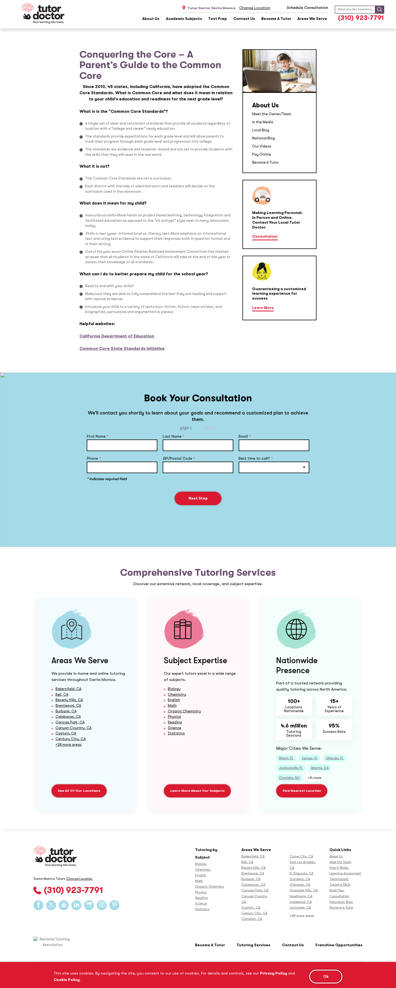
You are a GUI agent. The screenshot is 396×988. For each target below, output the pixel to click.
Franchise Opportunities (339, 945)
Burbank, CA (66, 711)
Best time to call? (256, 458)
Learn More (263, 308)
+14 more (314, 778)
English (174, 700)
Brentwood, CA (68, 706)
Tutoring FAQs (339, 885)
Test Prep (217, 19)
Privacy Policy (273, 973)
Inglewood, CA (301, 902)
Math (172, 706)
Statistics (176, 733)
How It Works (339, 868)
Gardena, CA (300, 879)
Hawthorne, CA (301, 896)
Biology (174, 689)
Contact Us (244, 19)
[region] (198, 975)
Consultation (265, 236)
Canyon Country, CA (73, 728)
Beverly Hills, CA (69, 700)
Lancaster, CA (300, 907)
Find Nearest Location (302, 791)
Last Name (174, 436)
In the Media (262, 122)
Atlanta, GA (320, 768)
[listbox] (274, 467)
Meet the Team (340, 862)
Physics (174, 717)
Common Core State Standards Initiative (122, 348)
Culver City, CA (301, 856)
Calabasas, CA (68, 717)
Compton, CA (251, 919)
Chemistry (177, 694)
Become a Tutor (341, 907)
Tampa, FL (309, 758)
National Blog (263, 138)
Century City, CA (70, 739)
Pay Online (261, 154)
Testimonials (339, 879)
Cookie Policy (67, 980)
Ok (326, 977)
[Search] (379, 9)
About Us (150, 19)
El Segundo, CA (301, 873)
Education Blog (341, 902)
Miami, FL (286, 758)
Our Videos (261, 146)
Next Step (198, 498)
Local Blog (260, 130)
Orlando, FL (334, 758)
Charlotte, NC (289, 778)
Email (245, 436)
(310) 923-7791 (361, 18)
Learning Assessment (345, 873)
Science (174, 728)
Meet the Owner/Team (271, 114)
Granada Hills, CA (304, 890)
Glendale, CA (300, 885)
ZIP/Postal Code (179, 458)
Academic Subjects (184, 19)
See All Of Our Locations (79, 791)
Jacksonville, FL (291, 768)
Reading (175, 722)
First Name (98, 436)
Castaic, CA (65, 733)
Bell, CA (61, 694)
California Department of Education (116, 336)
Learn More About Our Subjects (197, 791)
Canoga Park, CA (70, 722)
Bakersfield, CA (68, 689)
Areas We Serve (312, 19)
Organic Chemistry (184, 711)
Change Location (254, 8)
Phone (94, 458)
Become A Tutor (276, 19)
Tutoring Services (253, 945)
